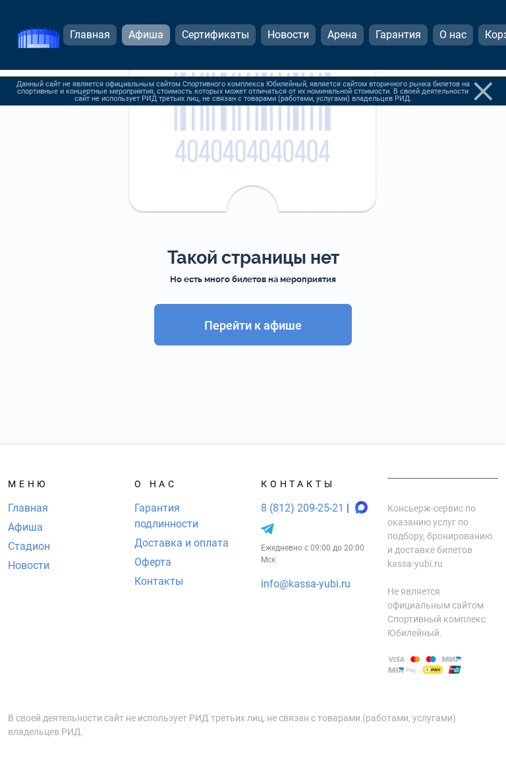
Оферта (152, 562)
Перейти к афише (253, 325)
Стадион (29, 546)
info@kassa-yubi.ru (306, 584)
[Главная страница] (38, 35)
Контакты (158, 581)
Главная (28, 508)
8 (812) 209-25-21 (304, 508)
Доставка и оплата (181, 543)
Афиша (25, 527)
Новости (28, 565)
